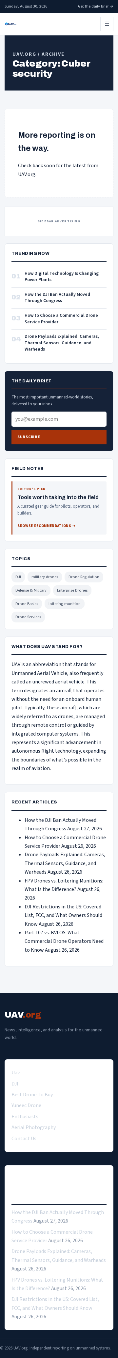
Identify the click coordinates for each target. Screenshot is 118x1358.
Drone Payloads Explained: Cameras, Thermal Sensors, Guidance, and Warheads (62, 343)
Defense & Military (31, 590)
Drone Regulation (84, 577)
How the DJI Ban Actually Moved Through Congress (57, 298)
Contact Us (23, 1138)
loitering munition (65, 604)
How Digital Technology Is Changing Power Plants (62, 277)
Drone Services (28, 617)
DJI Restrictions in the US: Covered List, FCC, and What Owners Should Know (63, 915)
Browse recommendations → (46, 525)
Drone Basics (26, 604)
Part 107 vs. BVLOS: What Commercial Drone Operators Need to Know (64, 941)
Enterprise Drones (72, 590)
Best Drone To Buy (32, 1094)
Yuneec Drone (26, 1105)
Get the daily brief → (95, 6)
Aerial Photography (33, 1127)
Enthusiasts (24, 1116)
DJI (18, 577)
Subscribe (28, 437)
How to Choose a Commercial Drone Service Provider (61, 319)
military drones (44, 577)
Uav (15, 1072)
